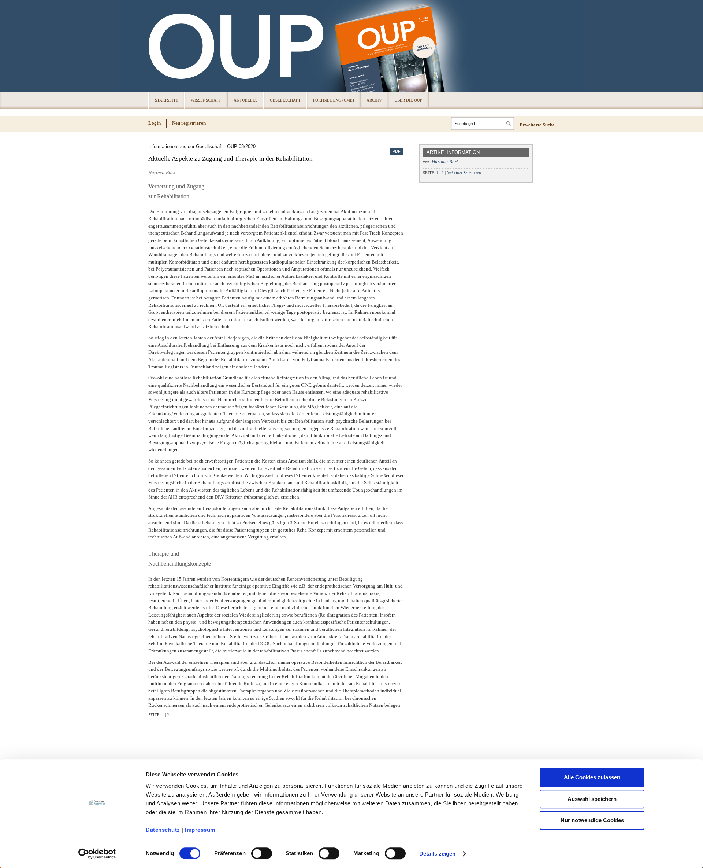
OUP (157, 46)
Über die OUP (408, 100)
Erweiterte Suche (537, 125)
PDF (397, 151)
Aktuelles (245, 100)
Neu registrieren (189, 123)
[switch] (261, 853)
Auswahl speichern (592, 799)
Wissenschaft (206, 100)
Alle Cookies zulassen (592, 777)
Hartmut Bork (445, 161)
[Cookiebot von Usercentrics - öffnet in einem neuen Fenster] (97, 853)
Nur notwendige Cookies (592, 820)
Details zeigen (437, 853)
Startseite (166, 100)
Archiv (374, 100)
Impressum (200, 830)
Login (154, 123)
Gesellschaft (285, 100)
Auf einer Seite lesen (463, 172)
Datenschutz (163, 830)
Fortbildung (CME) (333, 100)
